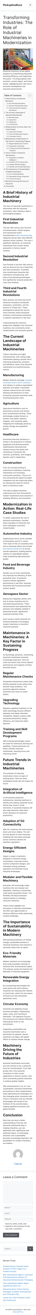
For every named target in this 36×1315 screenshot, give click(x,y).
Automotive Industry (15, 132)
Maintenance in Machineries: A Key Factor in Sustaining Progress (18, 140)
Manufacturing (13, 117)
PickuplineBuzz (12, 4)
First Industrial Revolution (17, 103)
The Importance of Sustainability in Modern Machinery (18, 170)
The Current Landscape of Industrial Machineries (15, 114)
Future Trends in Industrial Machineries (15, 154)
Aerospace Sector (15, 136)
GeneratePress (18, 1312)
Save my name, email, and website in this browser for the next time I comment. (17, 1226)
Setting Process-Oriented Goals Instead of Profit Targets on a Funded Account (15, 1268)
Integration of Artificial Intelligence (16, 159)
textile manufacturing (23, 235)
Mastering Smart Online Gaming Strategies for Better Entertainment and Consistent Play (17, 1291)
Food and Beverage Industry (18, 134)
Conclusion (10, 186)
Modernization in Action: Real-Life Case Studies (18, 128)
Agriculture (12, 120)
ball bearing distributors (12, 549)
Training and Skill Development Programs (19, 149)
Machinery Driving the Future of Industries (17, 182)
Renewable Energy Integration (19, 176)
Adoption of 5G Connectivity (18, 162)
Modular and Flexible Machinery (19, 167)
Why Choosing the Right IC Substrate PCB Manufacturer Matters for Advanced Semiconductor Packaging (18, 1277)
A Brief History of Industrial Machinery (15, 100)
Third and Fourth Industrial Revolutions (17, 109)
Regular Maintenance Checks (18, 143)
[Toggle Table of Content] (28, 95)
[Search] (30, 1248)
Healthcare (12, 122)
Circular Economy (15, 179)
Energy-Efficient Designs (17, 164)
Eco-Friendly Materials (16, 174)
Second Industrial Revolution (18, 106)
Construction (13, 124)
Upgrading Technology (16, 146)
